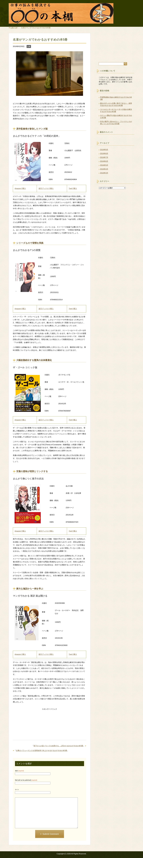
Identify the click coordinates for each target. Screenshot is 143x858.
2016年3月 (104, 173)
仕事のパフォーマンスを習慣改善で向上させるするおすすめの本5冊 (41, 750)
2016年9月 (104, 150)
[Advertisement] (49, 725)
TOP (14, 28)
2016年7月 (104, 157)
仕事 (28, 46)
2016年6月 (104, 161)
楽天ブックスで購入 (46, 188)
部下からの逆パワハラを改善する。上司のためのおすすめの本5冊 (58, 746)
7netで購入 (73, 188)
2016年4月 (104, 169)
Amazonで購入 (20, 188)
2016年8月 (104, 153)
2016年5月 (104, 165)
